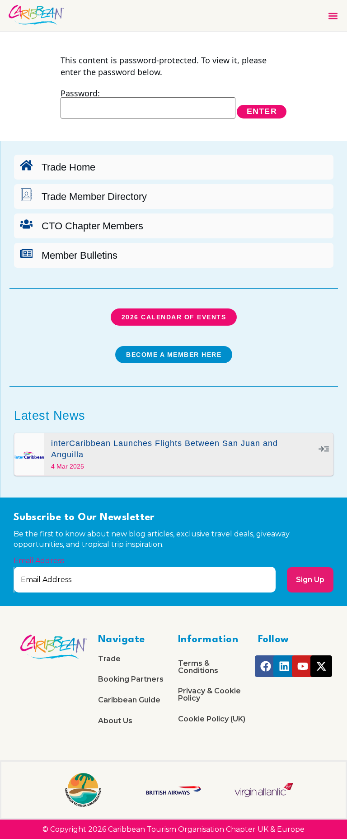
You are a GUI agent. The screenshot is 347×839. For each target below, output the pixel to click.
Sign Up (310, 579)
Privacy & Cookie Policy (209, 694)
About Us (115, 720)
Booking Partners (131, 679)
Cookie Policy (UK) (211, 719)
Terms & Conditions (198, 667)
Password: (80, 94)
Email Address (39, 560)
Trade (109, 658)
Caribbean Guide (129, 700)
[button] (332, 15)
